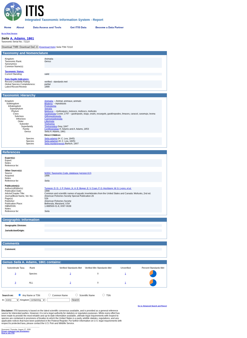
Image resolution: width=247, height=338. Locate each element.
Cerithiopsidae (51, 129)
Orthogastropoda (52, 116)
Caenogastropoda (53, 119)
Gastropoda (50, 113)
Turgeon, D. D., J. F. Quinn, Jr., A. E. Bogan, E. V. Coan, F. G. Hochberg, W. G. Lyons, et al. (87, 188)
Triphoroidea (50, 126)
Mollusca (48, 111)
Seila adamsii (51, 141)
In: (3, 300)
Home (7, 27)
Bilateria (48, 103)
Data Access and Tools (47, 27)
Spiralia (48, 108)
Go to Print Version (9, 33)
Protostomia (50, 106)
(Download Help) (47, 47)
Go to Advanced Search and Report (152, 306)
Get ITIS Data (78, 27)
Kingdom (24, 300)
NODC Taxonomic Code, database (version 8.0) (67, 173)
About (20, 27)
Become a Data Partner (109, 27)
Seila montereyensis (54, 143)
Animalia (48, 101)
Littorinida (49, 121)
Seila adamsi (50, 138)
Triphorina (49, 124)
